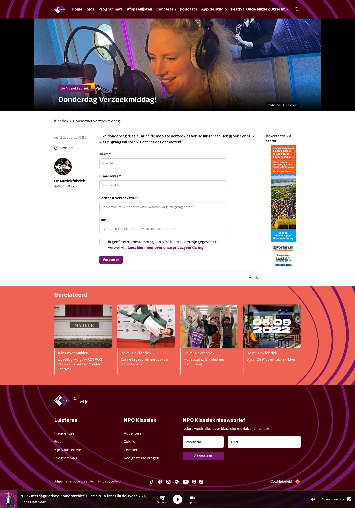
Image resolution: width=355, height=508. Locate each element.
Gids (90, 9)
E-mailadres (110, 176)
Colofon (130, 442)
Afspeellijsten (139, 9)
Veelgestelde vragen (141, 458)
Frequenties (64, 433)
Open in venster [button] (334, 499)
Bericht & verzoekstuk (118, 198)
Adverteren (134, 433)
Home (77, 9)
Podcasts (188, 9)
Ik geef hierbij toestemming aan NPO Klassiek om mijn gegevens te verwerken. (163, 245)
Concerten (166, 9)
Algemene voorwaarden (74, 481)
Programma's (111, 9)
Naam (105, 154)
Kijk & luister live (67, 450)
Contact (130, 450)
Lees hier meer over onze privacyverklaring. (166, 248)
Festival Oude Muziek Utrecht (258, 9)
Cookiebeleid (281, 482)
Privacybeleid (109, 481)
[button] (162, 499)
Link (102, 220)
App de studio (214, 9)
